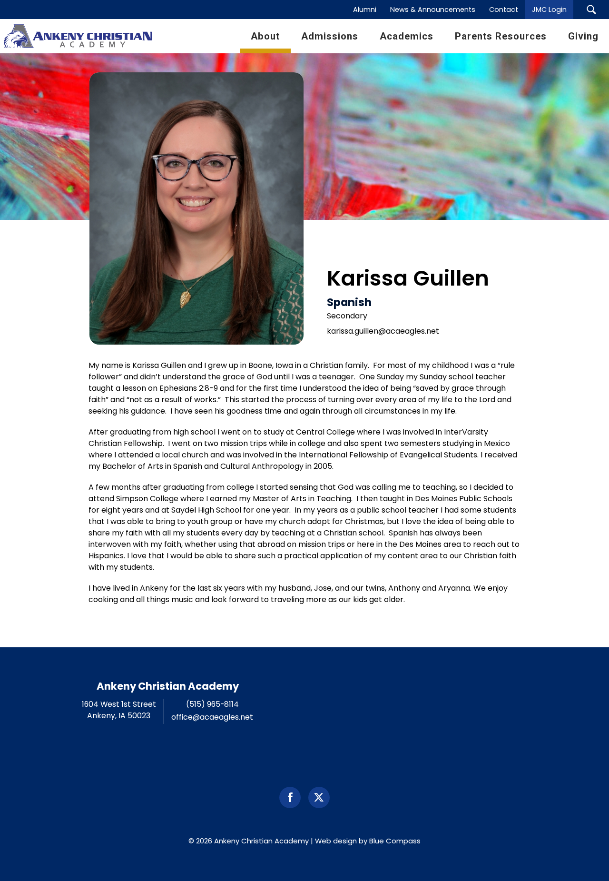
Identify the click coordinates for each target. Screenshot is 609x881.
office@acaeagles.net (212, 717)
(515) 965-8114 (212, 704)
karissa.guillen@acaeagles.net (383, 331)
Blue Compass (395, 841)
